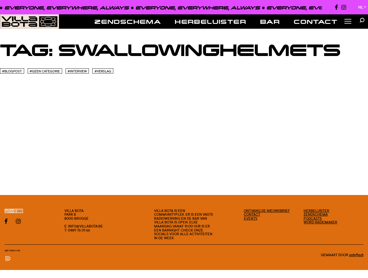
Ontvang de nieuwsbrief (267, 210)
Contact (316, 21)
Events (250, 218)
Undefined (356, 255)
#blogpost (12, 71)
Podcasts (313, 218)
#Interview (77, 71)
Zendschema (128, 21)
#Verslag (103, 71)
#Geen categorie (45, 71)
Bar (270, 21)
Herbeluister (210, 21)
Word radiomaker (320, 222)
